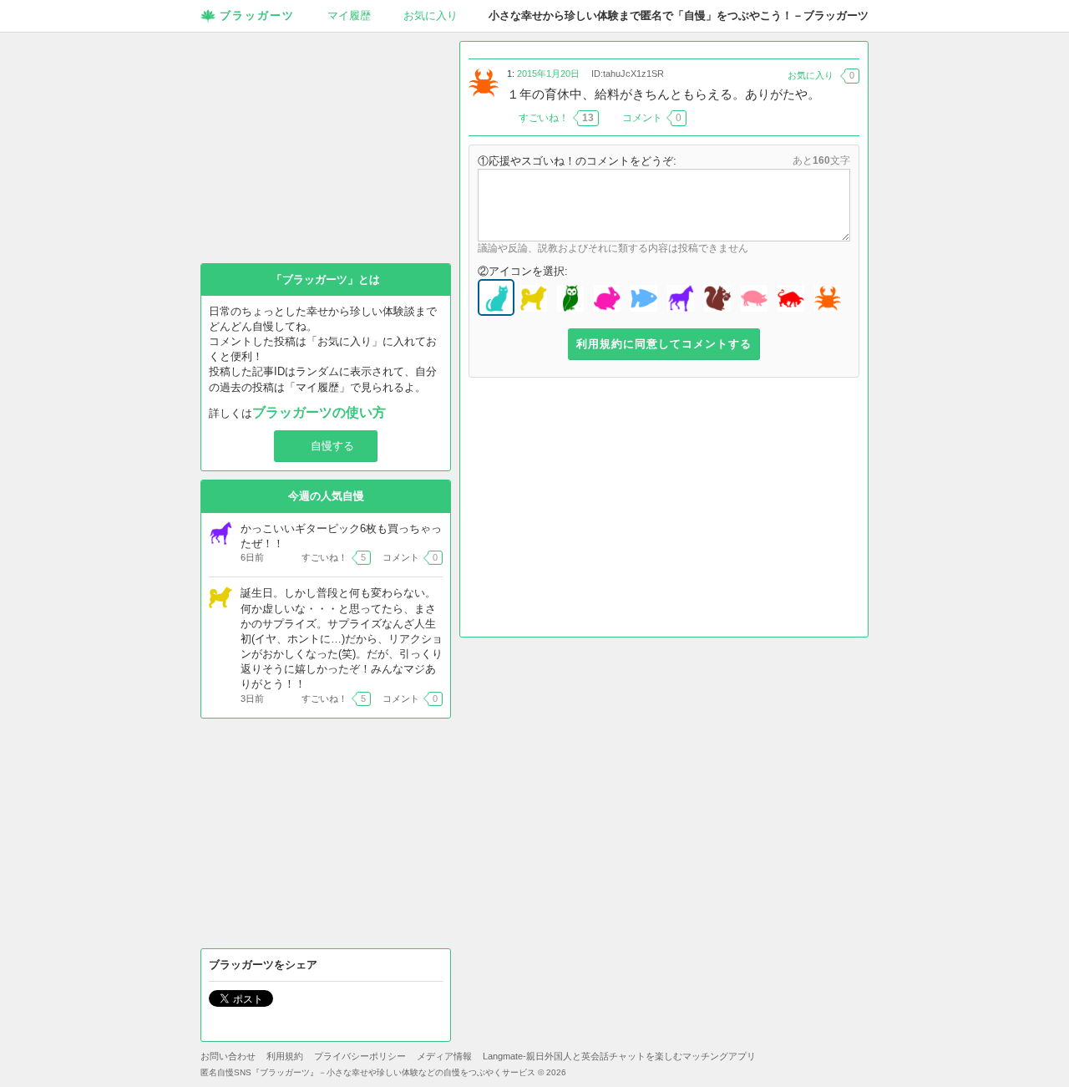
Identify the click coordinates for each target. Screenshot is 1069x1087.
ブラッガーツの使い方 (319, 412)
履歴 (349, 15)
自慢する (332, 445)
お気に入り (430, 15)
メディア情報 (444, 1056)
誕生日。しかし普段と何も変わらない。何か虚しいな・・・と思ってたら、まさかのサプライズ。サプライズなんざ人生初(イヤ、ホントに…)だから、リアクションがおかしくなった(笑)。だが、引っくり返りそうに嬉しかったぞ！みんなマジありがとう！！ (342, 638)
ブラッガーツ (257, 15)
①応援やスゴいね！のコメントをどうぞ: (577, 161)
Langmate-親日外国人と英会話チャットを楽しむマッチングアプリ (619, 1056)
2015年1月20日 (548, 74)
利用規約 (284, 1056)
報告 (849, 118)
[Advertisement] (664, 511)
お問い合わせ (228, 1056)
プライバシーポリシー (360, 1056)
